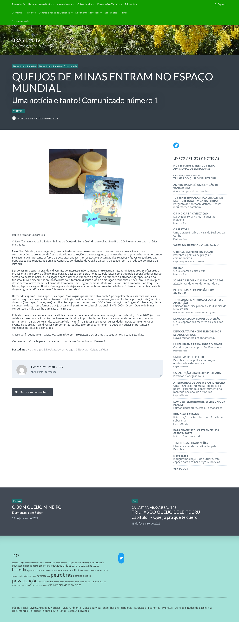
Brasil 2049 (23, 118)
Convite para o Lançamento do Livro (51, 341)
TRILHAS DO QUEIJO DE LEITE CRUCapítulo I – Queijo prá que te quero (166, 513)
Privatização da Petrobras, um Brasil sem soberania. (198, 419)
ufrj (36, 585)
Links (124, 12)
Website (51, 371)
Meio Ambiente (64, 4)
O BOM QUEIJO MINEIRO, (37, 509)
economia (98, 562)
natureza (41, 575)
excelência (83, 566)
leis (76, 570)
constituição (50, 563)
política (87, 575)
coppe (70, 562)
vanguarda (43, 585)
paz (48, 576)
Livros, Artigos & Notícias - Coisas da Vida (58, 66)
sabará (57, 582)
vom (78, 585)
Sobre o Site (111, 12)
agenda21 (16, 563)
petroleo (77, 575)
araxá (42, 563)
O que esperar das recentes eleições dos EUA (198, 322)
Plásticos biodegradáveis (197, 374)
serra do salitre (81, 582)
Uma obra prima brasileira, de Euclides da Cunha (199, 234)
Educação (130, 4)
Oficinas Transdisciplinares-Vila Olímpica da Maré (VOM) (199, 306)
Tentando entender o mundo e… (200, 282)
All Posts (38, 371)
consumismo (61, 563)
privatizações (26, 580)
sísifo (14, 585)
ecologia (86, 562)
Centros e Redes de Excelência (54, 12)
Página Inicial (18, 4)
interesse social (67, 570)
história (19, 569)
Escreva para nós (20, 21)
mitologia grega (29, 576)
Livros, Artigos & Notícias (41, 4)
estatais (75, 566)
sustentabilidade (97, 581)
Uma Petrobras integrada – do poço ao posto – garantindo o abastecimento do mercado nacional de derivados (199, 389)
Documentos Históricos (87, 12)
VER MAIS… (18, 111)
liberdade (94, 570)
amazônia (35, 563)
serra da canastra (67, 582)
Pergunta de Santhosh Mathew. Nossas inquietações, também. (198, 202)
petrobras (62, 575)
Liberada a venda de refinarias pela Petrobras (194, 446)
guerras (96, 566)
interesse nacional (52, 570)
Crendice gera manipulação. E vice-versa (198, 347)
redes (50, 581)
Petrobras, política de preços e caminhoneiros (193, 256)
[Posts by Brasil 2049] (21, 370)
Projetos (31, 12)
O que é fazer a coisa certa (189, 271)
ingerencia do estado (35, 570)
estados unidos (61, 565)
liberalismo (84, 570)
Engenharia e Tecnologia (109, 4)
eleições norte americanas (37, 565)
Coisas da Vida (84, 4)
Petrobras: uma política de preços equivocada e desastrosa (194, 361)
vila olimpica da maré (61, 585)
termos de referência (25, 585)
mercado (103, 570)
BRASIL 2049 (26, 40)
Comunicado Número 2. (91, 341)
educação (17, 565)
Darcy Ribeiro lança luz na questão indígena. (194, 218)
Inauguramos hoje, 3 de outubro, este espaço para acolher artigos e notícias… (197, 459)
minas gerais (17, 576)
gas (90, 565)
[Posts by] (14, 118)
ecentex (78, 563)
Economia (17, 12)
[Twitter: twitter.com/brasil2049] (176, 145)
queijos (43, 582)
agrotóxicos (26, 563)
